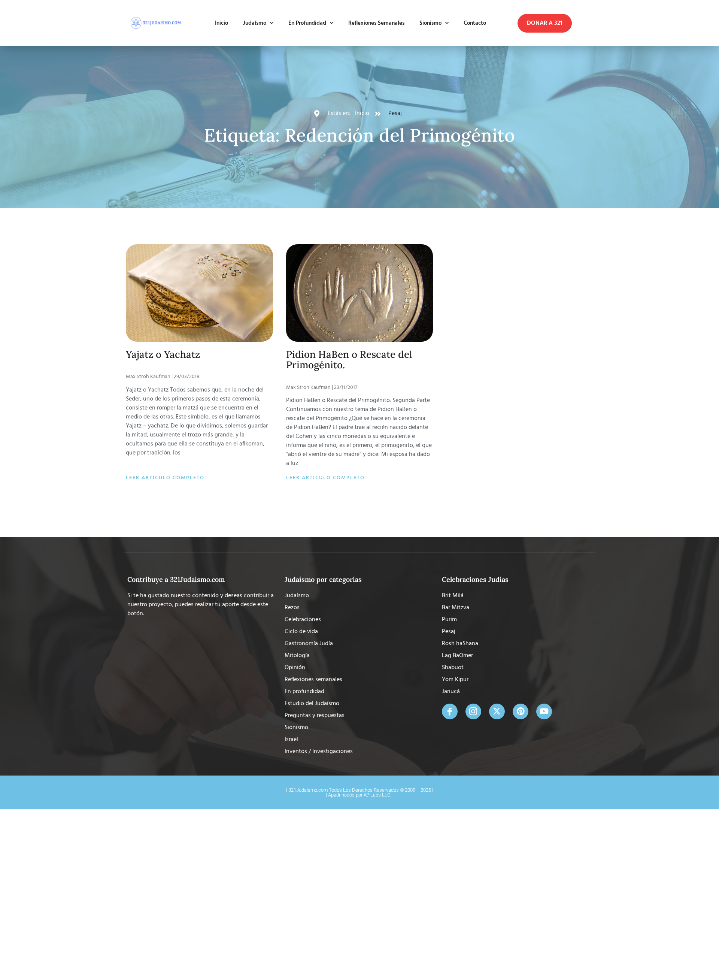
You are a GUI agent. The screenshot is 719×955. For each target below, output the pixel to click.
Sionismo (430, 23)
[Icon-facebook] (450, 711)
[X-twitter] (497, 711)
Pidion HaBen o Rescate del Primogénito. (349, 359)
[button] (545, 23)
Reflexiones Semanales (376, 23)
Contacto (475, 23)
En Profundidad (307, 23)
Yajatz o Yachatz (163, 354)
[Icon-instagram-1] (473, 711)
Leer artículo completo (165, 478)
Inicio (221, 23)
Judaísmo (254, 23)
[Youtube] (544, 711)
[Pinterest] (520, 711)
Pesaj (395, 113)
